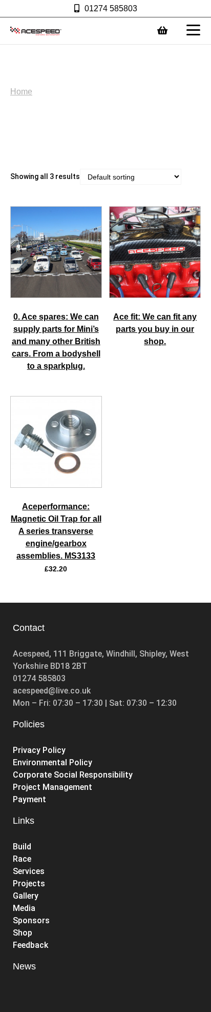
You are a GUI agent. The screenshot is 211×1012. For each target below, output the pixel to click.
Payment (29, 799)
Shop (23, 933)
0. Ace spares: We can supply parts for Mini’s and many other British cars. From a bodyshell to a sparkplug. (56, 341)
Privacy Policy (39, 750)
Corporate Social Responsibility (73, 775)
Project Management (52, 787)
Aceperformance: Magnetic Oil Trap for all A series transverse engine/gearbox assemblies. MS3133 (56, 531)
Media (24, 908)
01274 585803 (111, 8)
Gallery (25, 896)
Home (21, 91)
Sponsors (31, 920)
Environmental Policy (52, 762)
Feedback (30, 945)
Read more (56, 294)
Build (22, 846)
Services (29, 871)
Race (22, 859)
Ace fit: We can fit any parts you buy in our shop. (155, 329)
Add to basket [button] (56, 484)
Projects (29, 883)
